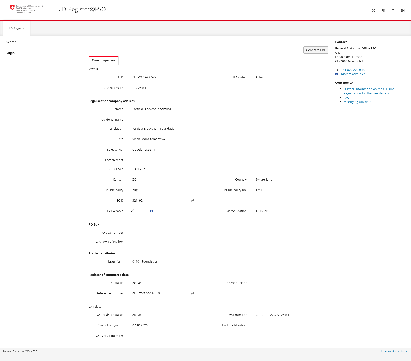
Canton (118, 179)
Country (241, 179)
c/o (121, 139)
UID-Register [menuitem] (16, 28)
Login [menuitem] (10, 53)
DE (373, 10)
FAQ (347, 97)
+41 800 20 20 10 (353, 70)
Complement (114, 160)
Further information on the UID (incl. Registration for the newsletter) (370, 91)
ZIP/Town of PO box (109, 241)
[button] (192, 200)
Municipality (114, 190)
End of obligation (234, 325)
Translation (115, 128)
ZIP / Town (116, 169)
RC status (116, 283)
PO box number (112, 232)
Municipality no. (235, 190)
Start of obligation (110, 325)
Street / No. (115, 149)
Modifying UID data (357, 102)
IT (393, 10)
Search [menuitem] (11, 42)
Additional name (111, 119)
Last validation (236, 211)
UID (120, 77)
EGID (119, 200)
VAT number (238, 315)
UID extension (113, 88)
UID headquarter (234, 283)
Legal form (115, 261)
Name (119, 109)
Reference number (109, 293)
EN (403, 10)
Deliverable (115, 211)
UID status (239, 77)
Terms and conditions (394, 351)
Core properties (103, 60)
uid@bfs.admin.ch (352, 74)
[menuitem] (373, 10)
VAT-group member (109, 336)
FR (383, 10)
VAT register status (110, 315)
